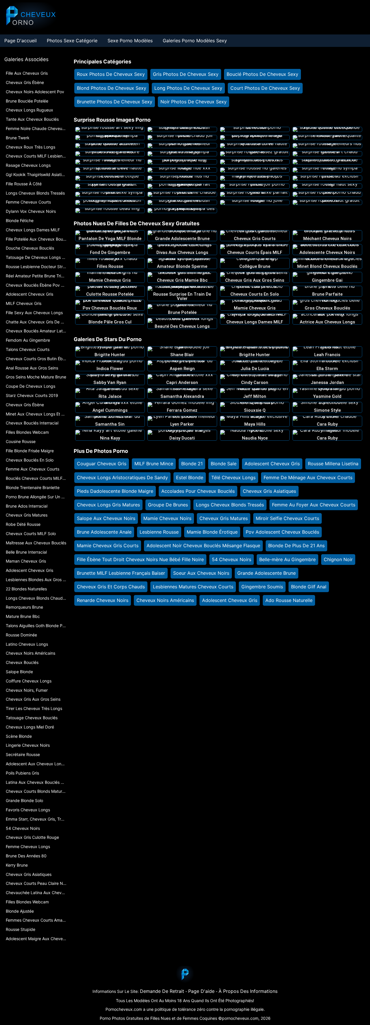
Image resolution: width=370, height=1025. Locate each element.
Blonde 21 (192, 463)
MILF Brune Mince (153, 463)
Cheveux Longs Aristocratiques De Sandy (122, 477)
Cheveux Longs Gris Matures (108, 505)
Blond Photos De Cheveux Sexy (111, 88)
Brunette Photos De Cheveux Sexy (114, 102)
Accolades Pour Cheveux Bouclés (198, 491)
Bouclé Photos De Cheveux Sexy (262, 74)
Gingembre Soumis (262, 587)
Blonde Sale (223, 463)
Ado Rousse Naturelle (288, 600)
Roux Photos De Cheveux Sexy (111, 74)
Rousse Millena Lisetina (333, 463)
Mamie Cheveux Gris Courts (107, 545)
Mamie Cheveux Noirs (167, 518)
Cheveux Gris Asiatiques (269, 491)
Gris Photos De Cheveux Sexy (186, 74)
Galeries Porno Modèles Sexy (195, 40)
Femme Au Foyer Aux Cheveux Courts (313, 505)
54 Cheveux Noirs (231, 559)
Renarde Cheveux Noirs (102, 600)
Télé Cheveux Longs (233, 477)
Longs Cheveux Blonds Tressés (230, 505)
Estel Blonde (189, 477)
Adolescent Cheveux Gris (272, 463)
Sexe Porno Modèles (130, 40)
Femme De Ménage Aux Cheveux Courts (308, 477)
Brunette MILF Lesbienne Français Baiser (121, 573)
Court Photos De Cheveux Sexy (265, 88)
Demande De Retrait (162, 991)
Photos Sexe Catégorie (72, 40)
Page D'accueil (20, 40)
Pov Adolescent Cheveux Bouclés (282, 532)
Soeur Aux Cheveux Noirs (201, 573)
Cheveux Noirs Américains (165, 600)
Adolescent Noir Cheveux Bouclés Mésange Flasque (203, 545)
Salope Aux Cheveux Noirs (106, 518)
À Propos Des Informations (248, 991)
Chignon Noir (338, 559)
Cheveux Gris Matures (223, 518)
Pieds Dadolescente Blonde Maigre (115, 491)
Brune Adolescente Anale (104, 532)
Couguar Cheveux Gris (101, 463)
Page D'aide (201, 991)
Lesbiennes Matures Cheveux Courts (193, 587)
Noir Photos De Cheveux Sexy (193, 102)
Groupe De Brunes (168, 505)
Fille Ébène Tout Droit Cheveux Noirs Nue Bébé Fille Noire (140, 559)
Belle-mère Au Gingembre (287, 559)
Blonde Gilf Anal (308, 587)
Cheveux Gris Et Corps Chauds (111, 587)
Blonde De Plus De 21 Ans (296, 545)
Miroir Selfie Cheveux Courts (287, 518)
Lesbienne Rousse (159, 532)
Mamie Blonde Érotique (212, 532)
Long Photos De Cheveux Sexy (188, 88)
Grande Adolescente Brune (266, 573)
